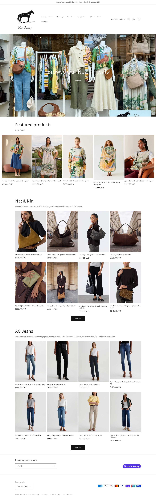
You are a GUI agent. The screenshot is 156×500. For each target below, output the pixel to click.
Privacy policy (56, 495)
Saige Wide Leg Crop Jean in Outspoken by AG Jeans (124, 436)
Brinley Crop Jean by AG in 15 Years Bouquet (30, 384)
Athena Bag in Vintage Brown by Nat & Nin (61, 255)
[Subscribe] (53, 466)
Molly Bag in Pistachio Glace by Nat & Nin (29, 306)
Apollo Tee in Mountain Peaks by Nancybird (139, 181)
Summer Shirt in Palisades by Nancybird (15, 181)
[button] (60, 16)
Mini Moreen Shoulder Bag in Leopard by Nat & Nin (125, 307)
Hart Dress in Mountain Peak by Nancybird (46, 181)
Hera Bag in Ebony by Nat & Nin (121, 255)
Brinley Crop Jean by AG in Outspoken (28, 435)
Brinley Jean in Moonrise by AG (88, 384)
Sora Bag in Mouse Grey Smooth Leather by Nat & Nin (93, 307)
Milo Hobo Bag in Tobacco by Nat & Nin (28, 254)
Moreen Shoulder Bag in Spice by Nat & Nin (61, 306)
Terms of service (67, 495)
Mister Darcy (23, 495)
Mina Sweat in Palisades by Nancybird (76, 181)
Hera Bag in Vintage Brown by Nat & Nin (92, 255)
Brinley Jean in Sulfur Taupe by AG (90, 435)
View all (78, 318)
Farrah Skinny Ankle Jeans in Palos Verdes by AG (125, 383)
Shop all (78, 80)
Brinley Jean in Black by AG (56, 384)
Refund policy (46, 495)
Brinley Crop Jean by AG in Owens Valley (60, 435)
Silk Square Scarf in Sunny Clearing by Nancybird (107, 183)
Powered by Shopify (34, 495)
